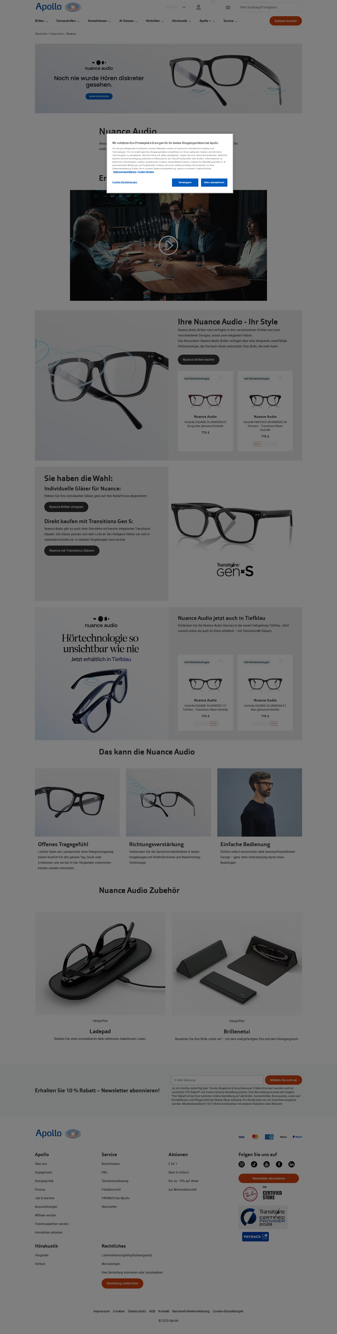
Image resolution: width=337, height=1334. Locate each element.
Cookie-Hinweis (145, 171)
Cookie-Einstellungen (124, 182)
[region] (169, 163)
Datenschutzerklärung (125, 171)
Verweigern (185, 182)
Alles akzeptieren (214, 182)
